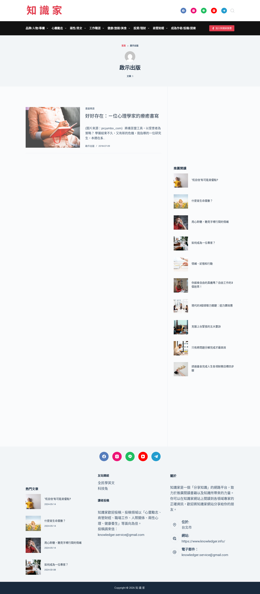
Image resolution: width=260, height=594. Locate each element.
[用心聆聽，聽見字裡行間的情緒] (181, 222)
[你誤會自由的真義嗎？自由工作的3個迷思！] (181, 285)
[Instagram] (194, 11)
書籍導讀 (89, 108)
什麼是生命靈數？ (202, 200)
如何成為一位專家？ (203, 242)
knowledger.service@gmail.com (205, 555)
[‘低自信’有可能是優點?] (181, 180)
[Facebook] (183, 11)
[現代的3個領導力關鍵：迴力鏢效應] (181, 306)
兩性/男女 (76, 28)
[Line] (204, 11)
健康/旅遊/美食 (117, 28)
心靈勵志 (57, 28)
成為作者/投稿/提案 (183, 28)
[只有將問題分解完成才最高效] (181, 348)
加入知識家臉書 (224, 28)
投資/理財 (140, 28)
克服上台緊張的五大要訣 (206, 326)
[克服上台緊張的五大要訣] (181, 327)
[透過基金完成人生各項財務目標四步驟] (181, 369)
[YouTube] (214, 11)
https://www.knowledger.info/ (203, 541)
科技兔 (103, 489)
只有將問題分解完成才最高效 (209, 347)
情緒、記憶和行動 (202, 263)
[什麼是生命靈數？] (181, 201)
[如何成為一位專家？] (181, 243)
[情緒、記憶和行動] (181, 264)
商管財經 (158, 28)
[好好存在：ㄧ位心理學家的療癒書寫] (53, 127)
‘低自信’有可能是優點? (205, 179)
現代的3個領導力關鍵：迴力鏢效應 (212, 305)
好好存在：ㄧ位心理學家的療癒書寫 (122, 116)
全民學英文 (106, 483)
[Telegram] (224, 11)
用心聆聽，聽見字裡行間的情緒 (210, 221)
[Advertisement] (204, 121)
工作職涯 (95, 28)
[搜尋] (232, 11)
